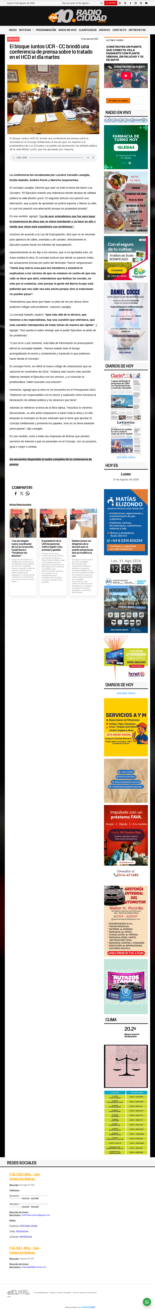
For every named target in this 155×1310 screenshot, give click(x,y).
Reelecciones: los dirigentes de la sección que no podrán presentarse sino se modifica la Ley (82, 548)
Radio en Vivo (68, 30)
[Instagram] (135, 3)
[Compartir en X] (21, 493)
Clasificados (88, 30)
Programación (46, 30)
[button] (101, 3)
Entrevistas (137, 30)
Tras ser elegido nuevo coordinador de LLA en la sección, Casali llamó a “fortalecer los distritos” (23, 548)
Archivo (104, 30)
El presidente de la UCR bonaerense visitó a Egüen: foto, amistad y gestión (52, 545)
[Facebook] (130, 3)
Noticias (25, 30)
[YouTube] (146, 3)
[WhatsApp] (119, 3)
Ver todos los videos (118, 101)
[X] (125, 3)
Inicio (13, 30)
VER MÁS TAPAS (125, 457)
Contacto (119, 30)
